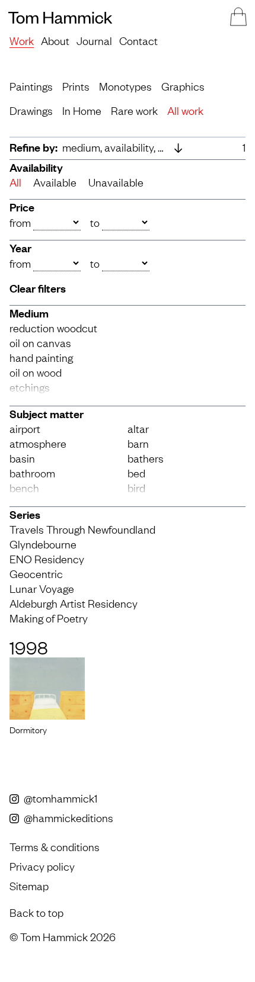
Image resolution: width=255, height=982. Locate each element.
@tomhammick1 (59, 798)
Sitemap (29, 885)
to (95, 222)
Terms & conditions (54, 846)
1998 (28, 647)
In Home (81, 110)
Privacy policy (42, 866)
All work (185, 110)
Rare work (134, 110)
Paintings (31, 86)
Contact (138, 40)
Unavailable (116, 182)
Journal (94, 40)
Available (54, 182)
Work (21, 40)
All (15, 182)
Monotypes (125, 86)
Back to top (36, 912)
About (55, 40)
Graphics (183, 86)
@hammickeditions (67, 817)
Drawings (31, 110)
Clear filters (37, 288)
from (20, 222)
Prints (76, 86)
